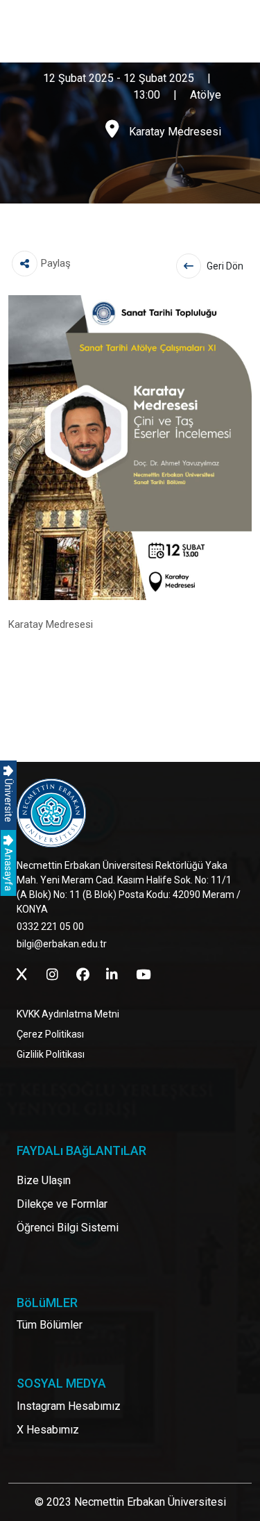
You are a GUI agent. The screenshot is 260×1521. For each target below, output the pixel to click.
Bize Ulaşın (44, 1180)
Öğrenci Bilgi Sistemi (68, 1227)
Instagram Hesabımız (69, 1406)
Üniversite (8, 799)
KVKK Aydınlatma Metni (68, 1014)
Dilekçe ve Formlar (62, 1204)
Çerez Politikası (50, 1034)
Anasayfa (8, 868)
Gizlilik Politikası (51, 1054)
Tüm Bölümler (50, 1324)
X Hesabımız (48, 1429)
